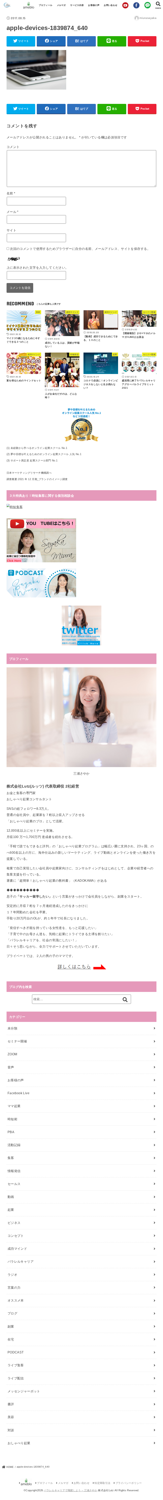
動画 (11, 1196)
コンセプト (16, 1235)
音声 (11, 1067)
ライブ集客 (16, 1365)
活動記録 (14, 1145)
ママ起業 (14, 1106)
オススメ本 (16, 1300)
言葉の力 (14, 1287)
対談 (11, 1430)
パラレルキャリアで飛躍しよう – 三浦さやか (70, 1490)
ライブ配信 (16, 1378)
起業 (11, 1209)
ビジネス (14, 1223)
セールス (14, 1184)
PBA (11, 1132)
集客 (11, 1158)
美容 (11, 1417)
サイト (11, 230)
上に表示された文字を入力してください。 (38, 267)
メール (12, 212)
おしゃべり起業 (19, 1443)
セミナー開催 (17, 1041)
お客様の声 (93, 5)
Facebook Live (18, 1093)
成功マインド (17, 1248)
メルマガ (61, 5)
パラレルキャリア (21, 1261)
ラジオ (12, 1274)
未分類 (12, 1028)
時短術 (12, 1119)
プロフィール (45, 5)
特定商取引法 (102, 1483)
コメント (13, 147)
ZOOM (12, 1054)
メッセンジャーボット (24, 1391)
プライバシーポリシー (128, 1483)
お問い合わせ (110, 5)
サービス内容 (77, 5)
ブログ (12, 1313)
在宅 (11, 1339)
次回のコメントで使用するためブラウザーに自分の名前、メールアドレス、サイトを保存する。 (80, 248)
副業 (11, 1326)
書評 (11, 1404)
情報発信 (14, 1171)
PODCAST (16, 1352)
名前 (11, 193)
